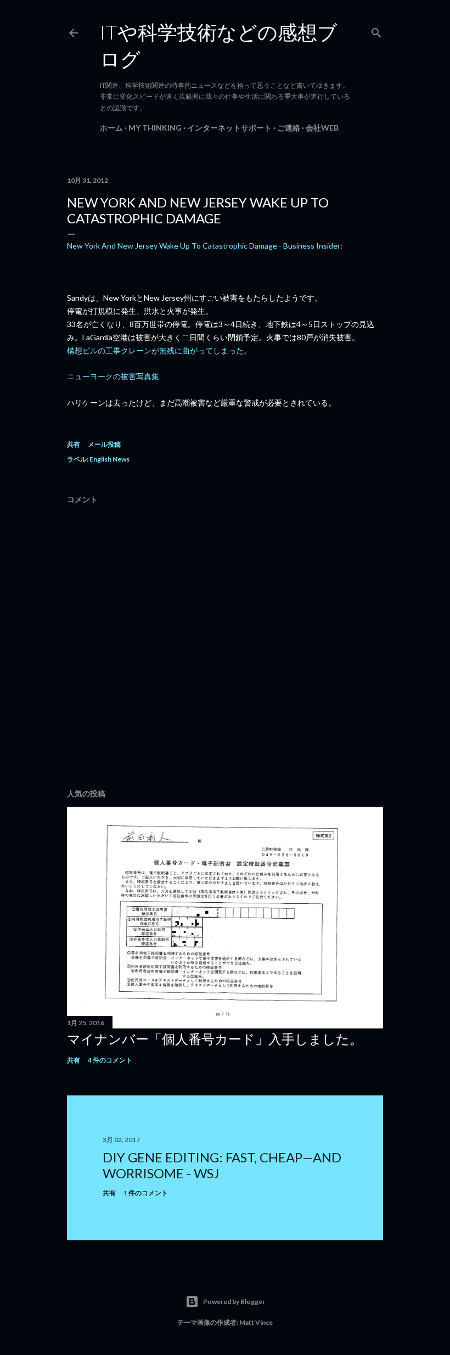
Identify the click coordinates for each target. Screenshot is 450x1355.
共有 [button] (73, 444)
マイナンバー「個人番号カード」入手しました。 (215, 1039)
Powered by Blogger (234, 1301)
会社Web (322, 127)
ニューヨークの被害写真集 (113, 376)
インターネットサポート (229, 127)
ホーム (111, 127)
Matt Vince (256, 1322)
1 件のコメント (145, 1193)
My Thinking (155, 127)
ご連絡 (288, 127)
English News (109, 459)
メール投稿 (104, 444)
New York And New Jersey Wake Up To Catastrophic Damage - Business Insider (203, 245)
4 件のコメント (110, 1060)
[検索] (376, 30)
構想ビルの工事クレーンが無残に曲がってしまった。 (159, 350)
